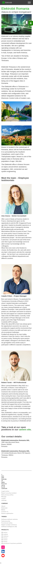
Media (3, 509)
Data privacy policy (7, 495)
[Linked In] (3, 551)
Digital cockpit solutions (9, 524)
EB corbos (4, 534)
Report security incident (8, 493)
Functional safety (6, 523)
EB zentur (4, 539)
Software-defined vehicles (9, 519)
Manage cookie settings (4, 498)
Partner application (7, 513)
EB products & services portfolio (11, 543)
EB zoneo (4, 541)
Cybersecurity (5, 521)
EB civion (4, 532)
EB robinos (4, 536)
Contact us (4, 511)
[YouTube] (3, 555)
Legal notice (5, 491)
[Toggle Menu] (29, 2)
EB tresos (4, 538)
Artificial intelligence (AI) (9, 526)
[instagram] (3, 547)
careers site (25, 429)
